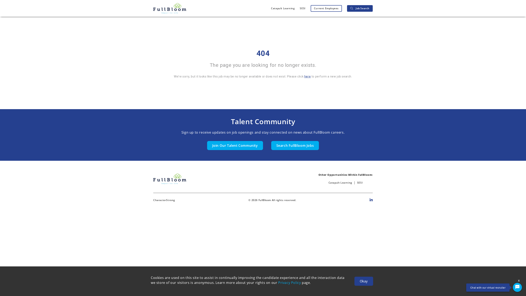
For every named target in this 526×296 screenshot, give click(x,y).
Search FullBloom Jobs (295, 145)
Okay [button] (364, 281)
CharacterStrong (164, 200)
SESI (302, 8)
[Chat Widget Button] (517, 287)
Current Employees (326, 8)
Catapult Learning (283, 8)
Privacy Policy (289, 282)
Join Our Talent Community (235, 145)
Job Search (362, 8)
